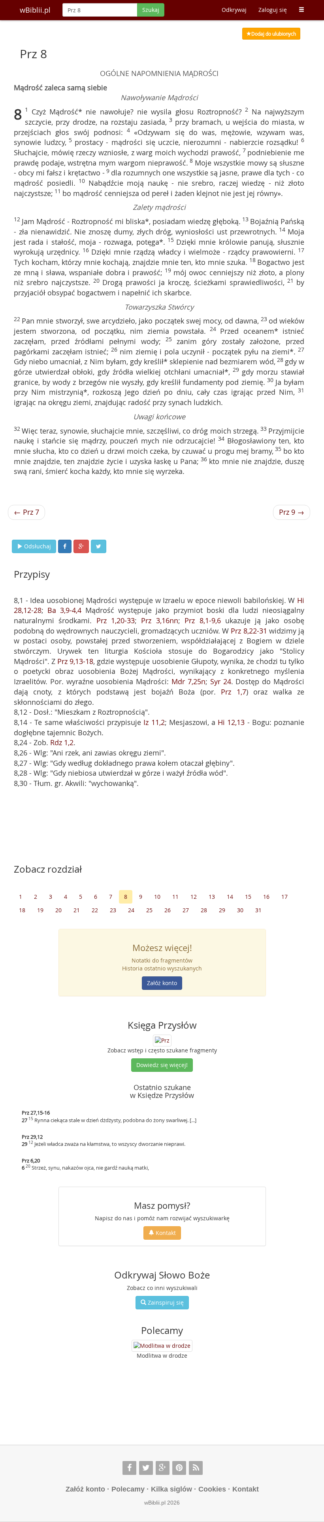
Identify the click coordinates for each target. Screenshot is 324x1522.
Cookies (212, 1489)
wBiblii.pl (35, 10)
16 (266, 896)
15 (248, 896)
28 (204, 910)
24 (131, 910)
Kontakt (165, 1233)
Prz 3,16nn (159, 620)
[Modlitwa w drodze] (162, 1346)
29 (222, 910)
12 (193, 896)
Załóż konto (162, 983)
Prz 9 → (291, 512)
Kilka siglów (171, 1489)
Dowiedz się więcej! (162, 1065)
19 (40, 910)
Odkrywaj (234, 9)
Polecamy (128, 1489)
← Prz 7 (26, 512)
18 (22, 910)
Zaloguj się (272, 9)
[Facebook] (129, 1468)
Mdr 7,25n (188, 681)
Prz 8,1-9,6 (202, 620)
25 (149, 910)
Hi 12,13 (231, 722)
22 (95, 910)
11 (175, 896)
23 (113, 910)
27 (186, 910)
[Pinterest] (179, 1468)
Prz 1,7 (233, 691)
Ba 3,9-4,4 (64, 610)
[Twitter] (146, 1468)
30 (240, 910)
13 (212, 896)
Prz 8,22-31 (249, 630)
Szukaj (150, 9)
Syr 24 (220, 681)
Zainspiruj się (165, 1302)
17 (284, 896)
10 (157, 896)
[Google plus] (163, 1468)
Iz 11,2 (153, 722)
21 (76, 910)
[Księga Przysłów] (162, 1040)
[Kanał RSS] (196, 1468)
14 (230, 896)
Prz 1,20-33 (115, 620)
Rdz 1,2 (61, 742)
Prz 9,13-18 (75, 661)
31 (258, 910)
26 (167, 910)
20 (58, 910)
